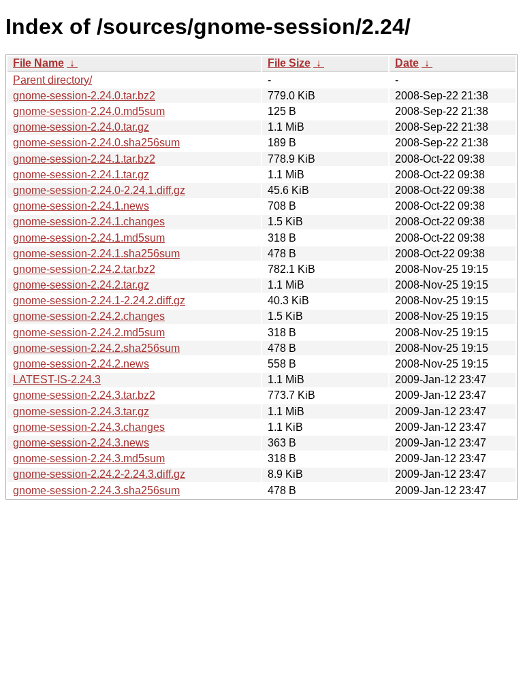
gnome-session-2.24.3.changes (89, 427)
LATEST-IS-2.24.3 (57, 379)
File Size (289, 63)
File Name (38, 63)
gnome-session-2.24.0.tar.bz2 (84, 95)
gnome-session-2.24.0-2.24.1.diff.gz (99, 190)
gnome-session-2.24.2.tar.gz (81, 285)
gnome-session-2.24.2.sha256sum (96, 348)
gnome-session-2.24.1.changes (89, 221)
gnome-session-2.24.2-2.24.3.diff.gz (99, 474)
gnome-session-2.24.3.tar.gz (81, 411)
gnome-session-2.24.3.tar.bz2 (84, 395)
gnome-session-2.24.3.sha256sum (96, 490)
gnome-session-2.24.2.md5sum (89, 332)
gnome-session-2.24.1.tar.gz (81, 174)
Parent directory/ (52, 80)
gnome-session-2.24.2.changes (89, 316)
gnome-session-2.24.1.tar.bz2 (84, 159)
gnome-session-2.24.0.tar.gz (81, 127)
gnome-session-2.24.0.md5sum (89, 111)
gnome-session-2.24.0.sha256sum (96, 142)
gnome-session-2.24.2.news (81, 364)
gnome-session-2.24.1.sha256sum (96, 253)
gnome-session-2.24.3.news (81, 443)
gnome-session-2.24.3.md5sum (89, 458)
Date (407, 63)
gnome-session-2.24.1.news (81, 206)
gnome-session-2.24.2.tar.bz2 (84, 269)
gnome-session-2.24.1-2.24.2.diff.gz (99, 300)
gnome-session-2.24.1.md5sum (89, 238)
